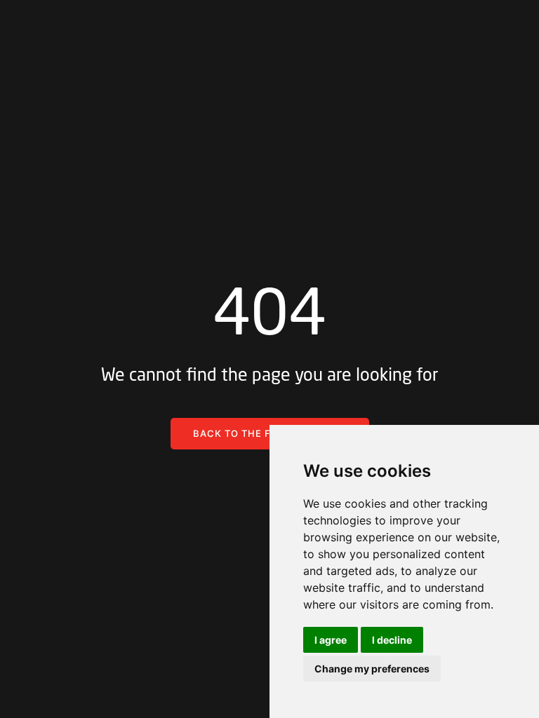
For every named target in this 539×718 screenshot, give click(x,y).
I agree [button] (330, 640)
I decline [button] (392, 640)
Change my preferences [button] (372, 669)
